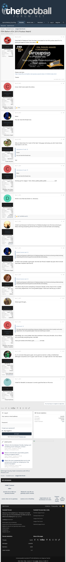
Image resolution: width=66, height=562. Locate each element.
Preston (11, 214)
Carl (63, 421)
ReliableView (5, 530)
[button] (34, 22)
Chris (3, 33)
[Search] (63, 22)
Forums (21, 22)
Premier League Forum (38, 512)
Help (60, 506)
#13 (63, 379)
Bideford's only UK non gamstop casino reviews (13, 526)
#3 (63, 112)
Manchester (10, 158)
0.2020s (36, 561)
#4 (63, 139)
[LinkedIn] (11, 408)
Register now (22, 437)
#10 (63, 298)
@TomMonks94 (9, 374)
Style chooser (5, 506)
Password (4, 422)
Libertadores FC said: (21, 149)
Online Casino (5, 528)
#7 (63, 221)
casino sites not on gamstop (9, 498)
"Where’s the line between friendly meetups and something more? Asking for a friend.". (18, 445)
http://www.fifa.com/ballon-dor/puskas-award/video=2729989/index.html (36, 74)
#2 (63, 83)
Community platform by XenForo (28, 558)
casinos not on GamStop (27, 498)
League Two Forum (38, 521)
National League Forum (39, 524)
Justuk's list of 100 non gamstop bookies (12, 524)
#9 (63, 274)
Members (40, 22)
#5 (63, 165)
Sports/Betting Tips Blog (9, 22)
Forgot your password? (8, 428)
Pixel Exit (48, 558)
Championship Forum (38, 515)
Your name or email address (9, 416)
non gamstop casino (62, 499)
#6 (63, 195)
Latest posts (8, 442)
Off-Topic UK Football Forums (12, 450)
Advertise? (10, 519)
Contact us (47, 506)
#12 (63, 351)
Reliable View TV (6, 532)
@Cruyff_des (10, 217)
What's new (30, 22)
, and (23, 216)
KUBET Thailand (9, 485)
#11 (63, 322)
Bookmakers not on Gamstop (9, 522)
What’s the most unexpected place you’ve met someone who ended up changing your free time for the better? (17, 462)
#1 (63, 37)
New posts (3, 25)
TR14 (12, 104)
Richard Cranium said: (21, 252)
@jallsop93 (10, 243)
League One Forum (38, 518)
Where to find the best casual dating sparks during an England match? (16, 453)
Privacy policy (54, 506)
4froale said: (19, 326)
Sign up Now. (18, 516)
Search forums (10, 25)
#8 (63, 248)
